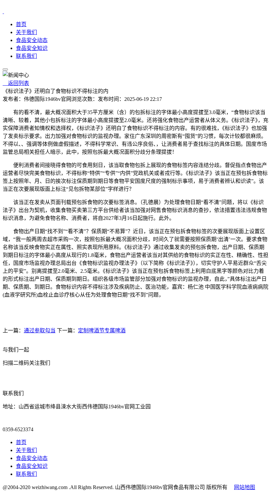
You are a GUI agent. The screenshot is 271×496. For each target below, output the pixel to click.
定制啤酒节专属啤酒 (102, 330)
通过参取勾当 (40, 330)
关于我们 (26, 32)
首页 (21, 24)
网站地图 (244, 487)
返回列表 (16, 83)
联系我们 (26, 56)
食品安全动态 (32, 40)
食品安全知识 (32, 48)
